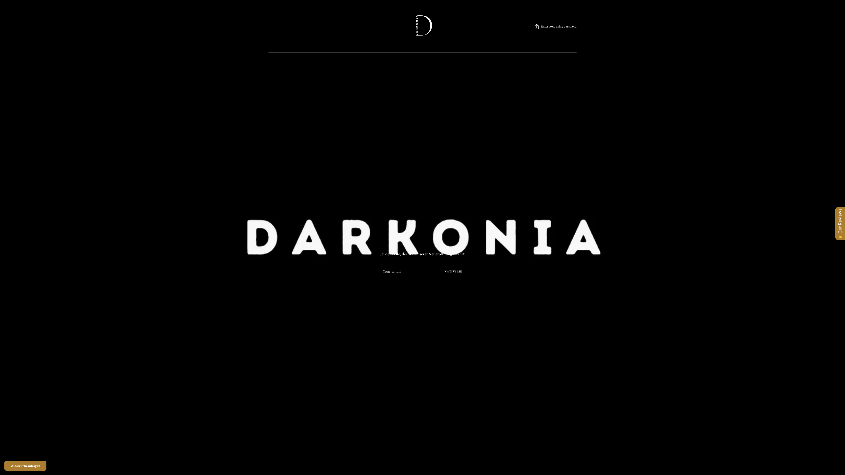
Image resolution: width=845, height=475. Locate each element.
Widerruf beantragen (25, 466)
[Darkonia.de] (422, 26)
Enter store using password (559, 26)
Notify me (453, 271)
